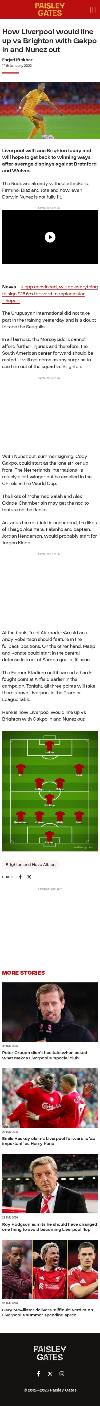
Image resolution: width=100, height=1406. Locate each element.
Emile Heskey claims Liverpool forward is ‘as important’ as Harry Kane (48, 1141)
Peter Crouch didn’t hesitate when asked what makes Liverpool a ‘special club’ (44, 1055)
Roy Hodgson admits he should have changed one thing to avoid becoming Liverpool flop (49, 1226)
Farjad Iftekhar (17, 60)
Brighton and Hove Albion (30, 865)
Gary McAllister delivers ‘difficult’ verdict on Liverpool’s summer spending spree (47, 1312)
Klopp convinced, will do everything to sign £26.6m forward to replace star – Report (50, 294)
